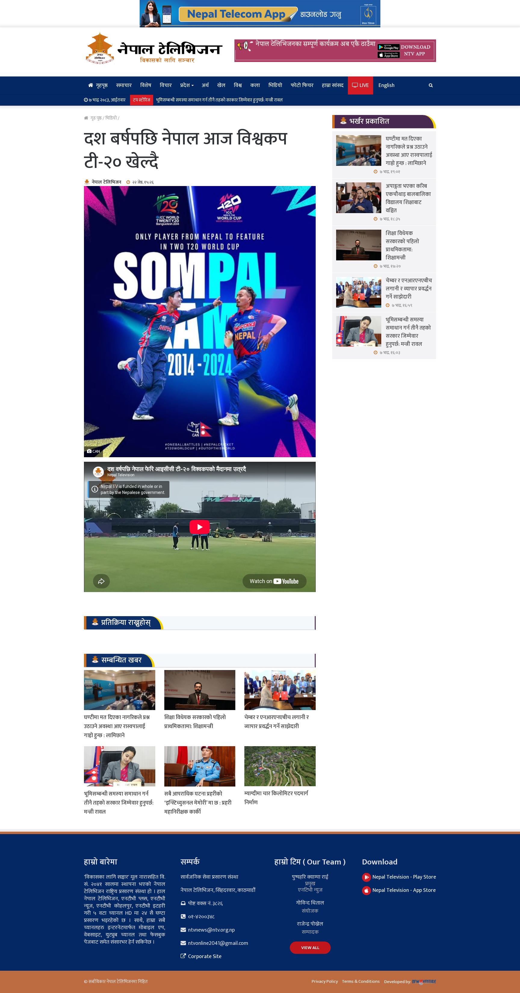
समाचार (124, 85)
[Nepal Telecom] (260, 13)
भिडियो (275, 85)
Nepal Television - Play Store (404, 877)
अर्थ (205, 85)
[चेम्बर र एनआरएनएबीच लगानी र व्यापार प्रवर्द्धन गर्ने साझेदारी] (280, 690)
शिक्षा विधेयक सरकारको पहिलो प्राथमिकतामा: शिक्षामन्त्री (195, 722)
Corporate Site (204, 956)
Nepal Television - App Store (404, 890)
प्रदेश (185, 85)
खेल (221, 85)
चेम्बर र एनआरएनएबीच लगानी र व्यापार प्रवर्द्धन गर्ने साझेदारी (276, 722)
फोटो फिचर (302, 85)
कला (255, 85)
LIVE (363, 85)
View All (310, 947)
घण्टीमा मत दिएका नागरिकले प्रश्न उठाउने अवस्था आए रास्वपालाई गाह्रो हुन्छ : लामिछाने (117, 726)
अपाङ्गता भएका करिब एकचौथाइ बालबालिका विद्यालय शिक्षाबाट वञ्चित (408, 198)
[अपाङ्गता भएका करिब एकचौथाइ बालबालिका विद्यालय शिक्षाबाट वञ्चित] (358, 197)
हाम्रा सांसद (333, 85)
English (387, 85)
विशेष (145, 85)
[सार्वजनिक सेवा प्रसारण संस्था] (154, 48)
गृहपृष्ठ (101, 85)
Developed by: (398, 981)
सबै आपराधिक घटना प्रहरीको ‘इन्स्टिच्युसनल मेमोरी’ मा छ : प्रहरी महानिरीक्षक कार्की (197, 803)
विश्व (238, 85)
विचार (166, 85)
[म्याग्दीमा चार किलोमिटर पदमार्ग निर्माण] (280, 766)
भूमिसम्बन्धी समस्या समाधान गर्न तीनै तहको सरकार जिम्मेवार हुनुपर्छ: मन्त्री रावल (219, 100)
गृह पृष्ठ (96, 118)
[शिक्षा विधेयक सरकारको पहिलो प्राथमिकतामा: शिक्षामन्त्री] (200, 690)
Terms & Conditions (361, 981)
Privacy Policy (325, 981)
